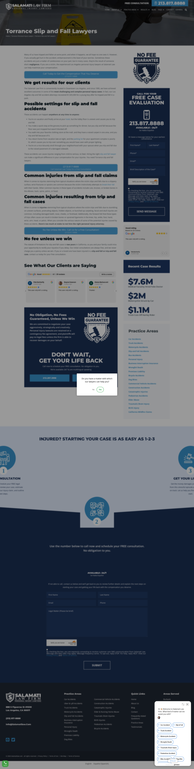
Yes (100, 389)
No (93, 389)
